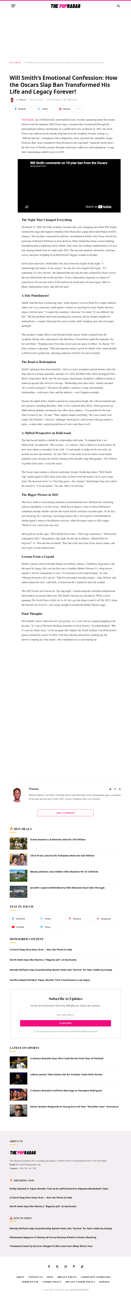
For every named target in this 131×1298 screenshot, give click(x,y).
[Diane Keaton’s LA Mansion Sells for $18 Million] (18, 805)
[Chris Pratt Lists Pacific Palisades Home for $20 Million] (18, 821)
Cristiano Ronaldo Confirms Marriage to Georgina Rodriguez (66, 1052)
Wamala (22, 99)
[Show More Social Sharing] (79, 109)
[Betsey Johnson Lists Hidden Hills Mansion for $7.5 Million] (18, 837)
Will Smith (28, 119)
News (50, 1238)
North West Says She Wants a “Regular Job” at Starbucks (43, 921)
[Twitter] (13, 136)
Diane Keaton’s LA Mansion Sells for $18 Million (58, 801)
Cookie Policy (51, 1243)
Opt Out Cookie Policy (80, 1243)
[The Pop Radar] (65, 6)
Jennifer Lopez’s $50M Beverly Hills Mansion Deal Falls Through (67, 849)
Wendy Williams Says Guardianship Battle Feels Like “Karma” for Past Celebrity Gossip (61, 931)
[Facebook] (13, 128)
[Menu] (13, 5)
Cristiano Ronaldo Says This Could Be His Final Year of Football (67, 1019)
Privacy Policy (82, 992)
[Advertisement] (65, 36)
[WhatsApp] (13, 152)
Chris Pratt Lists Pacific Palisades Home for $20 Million (62, 817)
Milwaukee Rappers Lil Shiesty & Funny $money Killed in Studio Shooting (53, 1198)
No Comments (55, 99)
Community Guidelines (96, 1238)
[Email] (13, 160)
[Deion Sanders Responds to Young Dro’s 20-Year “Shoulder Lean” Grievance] (18, 1072)
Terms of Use (30, 1243)
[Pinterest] (13, 144)
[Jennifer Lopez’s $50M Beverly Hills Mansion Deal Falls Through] (18, 853)
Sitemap (104, 1243)
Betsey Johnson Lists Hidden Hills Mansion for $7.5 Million (64, 833)
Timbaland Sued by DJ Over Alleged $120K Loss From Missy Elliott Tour (51, 1207)
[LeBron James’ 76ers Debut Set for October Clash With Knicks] (18, 1040)
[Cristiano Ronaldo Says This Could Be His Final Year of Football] (18, 1024)
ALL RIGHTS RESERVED (77, 1251)
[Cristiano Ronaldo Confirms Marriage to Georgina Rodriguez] (18, 1056)
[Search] (118, 5)
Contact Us (35, 1238)
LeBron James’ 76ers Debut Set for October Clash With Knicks (66, 1035)
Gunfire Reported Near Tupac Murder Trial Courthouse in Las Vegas (50, 941)
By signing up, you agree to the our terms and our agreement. (67, 992)
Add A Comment (65, 774)
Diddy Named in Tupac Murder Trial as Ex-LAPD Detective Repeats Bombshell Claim (59, 1150)
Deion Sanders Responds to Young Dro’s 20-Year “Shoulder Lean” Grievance (74, 1068)
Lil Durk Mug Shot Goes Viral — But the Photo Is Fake (41, 911)
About (20, 1238)
